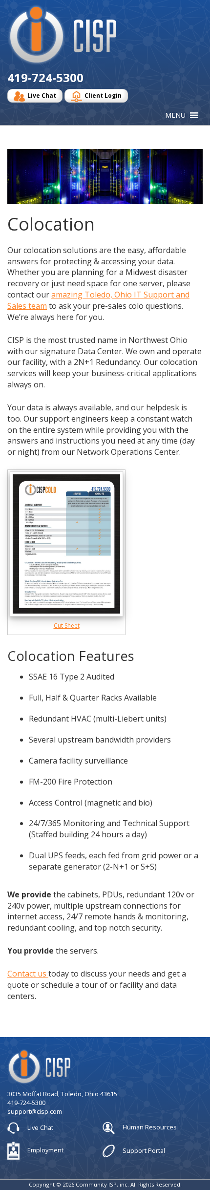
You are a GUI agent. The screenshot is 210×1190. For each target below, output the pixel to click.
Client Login (103, 95)
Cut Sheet (67, 625)
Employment (44, 1150)
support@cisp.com (34, 1111)
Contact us (27, 973)
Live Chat (41, 95)
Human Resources (149, 1127)
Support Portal (143, 1150)
